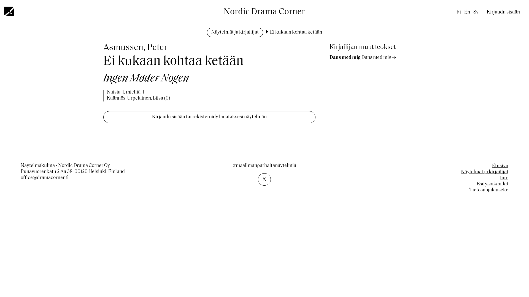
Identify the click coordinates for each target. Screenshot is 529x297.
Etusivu (500, 166)
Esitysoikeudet (492, 184)
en (467, 12)
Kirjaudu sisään (503, 12)
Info (504, 178)
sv (476, 12)
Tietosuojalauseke (488, 190)
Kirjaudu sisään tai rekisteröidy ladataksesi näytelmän (209, 117)
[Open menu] (9, 11)
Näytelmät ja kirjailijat (235, 32)
